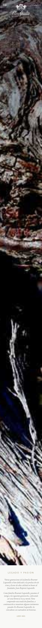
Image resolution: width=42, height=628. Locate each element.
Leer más (21, 616)
